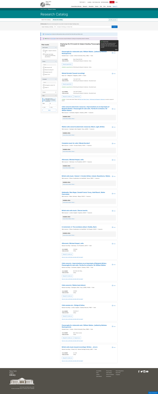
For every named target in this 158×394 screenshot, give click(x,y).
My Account (82, 2)
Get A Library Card (96, 2)
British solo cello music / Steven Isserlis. (75, 210)
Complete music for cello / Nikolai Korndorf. (76, 143)
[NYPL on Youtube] (147, 371)
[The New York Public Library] (45, 4)
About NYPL (118, 372)
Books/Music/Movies (76, 6)
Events (96, 6)
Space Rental (99, 376)
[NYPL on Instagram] (144, 371)
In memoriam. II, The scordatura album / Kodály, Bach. (79, 227)
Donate (112, 2)
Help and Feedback (153, 392)
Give (104, 6)
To (50, 103)
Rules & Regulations (120, 370)
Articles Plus (48, 34)
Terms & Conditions (110, 374)
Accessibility (98, 370)
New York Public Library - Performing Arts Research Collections (92, 99)
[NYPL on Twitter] (141, 371)
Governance (108, 376)
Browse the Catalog (58, 19)
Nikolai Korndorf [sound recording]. (73, 73)
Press (97, 372)
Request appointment (67, 64)
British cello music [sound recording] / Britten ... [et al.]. (80, 347)
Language (118, 374)
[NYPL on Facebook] (139, 371)
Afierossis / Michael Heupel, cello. (73, 159)
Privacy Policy (109, 370)
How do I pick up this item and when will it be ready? (72, 257)
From (44, 103)
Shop (116, 2)
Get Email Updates (105, 2)
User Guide (53, 38)
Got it (116, 49)
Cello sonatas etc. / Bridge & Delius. (73, 305)
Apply (49, 110)
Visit (101, 6)
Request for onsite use (67, 96)
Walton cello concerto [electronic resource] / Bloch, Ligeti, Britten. (83, 127)
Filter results (45, 44)
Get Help (109, 6)
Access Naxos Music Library (68, 118)
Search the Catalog (45, 19)
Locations (89, 2)
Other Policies (109, 372)
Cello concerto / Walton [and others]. (74, 285)
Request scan (77, 96)
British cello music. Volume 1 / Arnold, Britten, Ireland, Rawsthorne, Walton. (86, 176)
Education (91, 6)
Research (85, 6)
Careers (97, 374)
